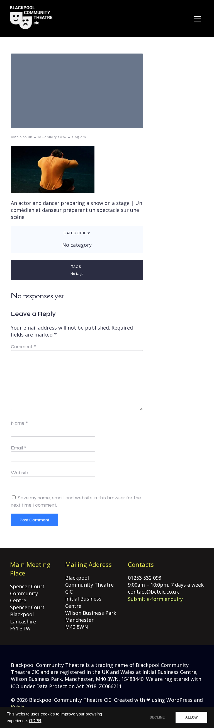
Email (18, 448)
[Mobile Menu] (197, 18)
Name (19, 423)
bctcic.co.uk (21, 137)
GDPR (35, 721)
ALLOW (191, 717)
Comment (23, 347)
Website (20, 473)
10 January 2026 (52, 137)
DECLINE (157, 717)
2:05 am (79, 137)
